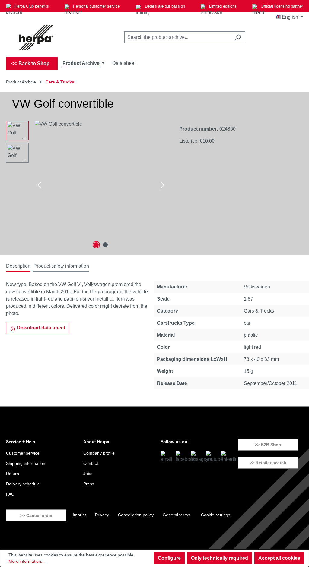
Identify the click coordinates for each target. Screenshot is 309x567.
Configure (169, 558)
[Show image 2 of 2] (105, 244)
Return (12, 473)
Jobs (87, 473)
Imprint (79, 514)
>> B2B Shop (268, 444)
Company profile (99, 453)
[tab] (18, 266)
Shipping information (25, 463)
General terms (176, 514)
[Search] (238, 37)
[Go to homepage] (36, 37)
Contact (90, 463)
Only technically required (219, 558)
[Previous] (39, 185)
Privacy (102, 514)
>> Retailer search (268, 462)
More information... (26, 561)
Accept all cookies (279, 558)
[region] (86, 185)
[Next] (162, 185)
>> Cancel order (36, 515)
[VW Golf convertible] (101, 185)
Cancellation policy (136, 514)
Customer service (23, 453)
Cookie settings (215, 514)
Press (88, 483)
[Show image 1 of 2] (96, 244)
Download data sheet (40, 327)
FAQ (10, 494)
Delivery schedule (23, 483)
